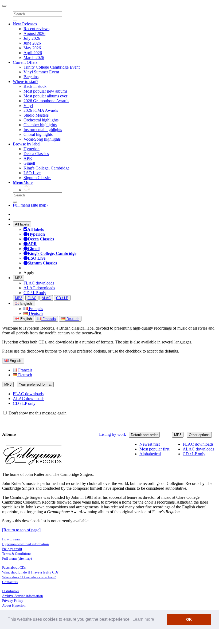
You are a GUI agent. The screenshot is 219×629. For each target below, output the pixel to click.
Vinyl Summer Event (41, 72)
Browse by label (26, 144)
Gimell (29, 163)
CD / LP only (35, 292)
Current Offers (25, 62)
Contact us (10, 582)
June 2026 (32, 43)
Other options (199, 435)
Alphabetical (150, 454)
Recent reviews (36, 28)
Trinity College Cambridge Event (52, 67)
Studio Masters (36, 115)
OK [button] (189, 619)
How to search (12, 539)
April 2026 (33, 52)
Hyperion (32, 149)
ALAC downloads (39, 288)
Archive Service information (22, 596)
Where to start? (25, 81)
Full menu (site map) (30, 205)
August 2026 (34, 33)
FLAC (32, 298)
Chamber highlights (40, 124)
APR (28, 158)
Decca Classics (36, 153)
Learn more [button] (143, 619)
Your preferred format (35, 384)
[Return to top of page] (21, 530)
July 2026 (32, 38)
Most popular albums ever (45, 96)
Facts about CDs (14, 567)
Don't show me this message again (37, 413)
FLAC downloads (39, 283)
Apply (29, 272)
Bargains (31, 76)
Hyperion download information (25, 544)
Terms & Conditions (16, 554)
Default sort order (144, 435)
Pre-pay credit (12, 549)
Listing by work (112, 434)
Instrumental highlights (43, 129)
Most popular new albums (45, 91)
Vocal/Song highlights (42, 139)
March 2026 (34, 57)
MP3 (18, 278)
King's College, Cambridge (46, 168)
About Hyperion (14, 605)
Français (35, 308)
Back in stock (35, 86)
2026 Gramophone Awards (46, 100)
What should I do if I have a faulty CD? (30, 572)
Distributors (10, 591)
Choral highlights (38, 134)
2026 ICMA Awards (41, 110)
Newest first (149, 444)
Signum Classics (37, 177)
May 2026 (32, 48)
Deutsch (35, 313)
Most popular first (154, 449)
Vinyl (28, 105)
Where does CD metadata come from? (29, 577)
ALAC (46, 298)
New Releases (25, 24)
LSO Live (32, 173)
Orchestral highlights (41, 120)
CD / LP (62, 298)
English (25, 319)
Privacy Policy (12, 601)
